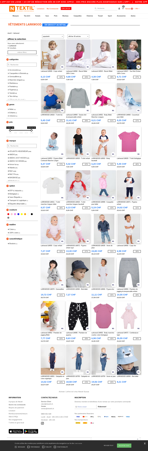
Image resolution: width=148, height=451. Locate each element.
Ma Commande (52, 9)
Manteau (65, 16)
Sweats (37, 16)
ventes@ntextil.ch (47, 408)
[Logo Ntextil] (22, 8)
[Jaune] (22, 214)
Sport (110, 16)
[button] (119, 9)
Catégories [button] (13, 59)
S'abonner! (102, 407)
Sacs (47, 16)
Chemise (90, 16)
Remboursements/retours (18, 414)
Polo (55, 16)
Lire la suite (78, 443)
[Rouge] (8, 214)
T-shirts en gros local (16, 423)
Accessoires (121, 16)
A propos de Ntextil (15, 402)
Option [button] (12, 186)
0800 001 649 (46, 414)
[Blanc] (28, 214)
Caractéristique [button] (15, 239)
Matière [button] (12, 225)
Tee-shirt (27, 16)
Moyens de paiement (16, 408)
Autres (133, 16)
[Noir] (32, 214)
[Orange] (25, 214)
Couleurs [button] (13, 210)
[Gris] (8, 218)
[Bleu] (18, 214)
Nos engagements (15, 420)
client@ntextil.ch (47, 404)
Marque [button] (12, 141)
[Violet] (15, 214)
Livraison (40, 9)
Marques (16, 16)
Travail (100, 16)
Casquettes (78, 16)
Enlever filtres (22, 52)
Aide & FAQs (13, 417)
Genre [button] (11, 105)
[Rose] (12, 214)
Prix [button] (11, 122)
